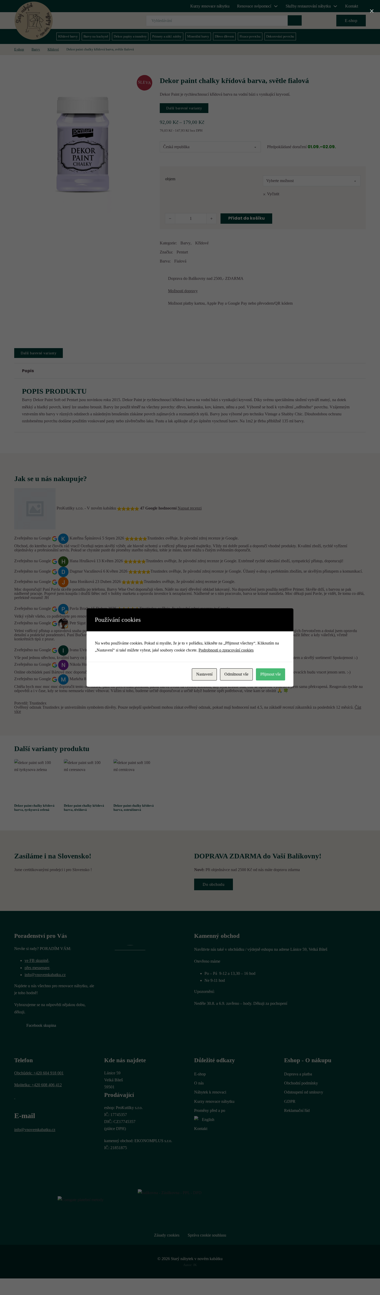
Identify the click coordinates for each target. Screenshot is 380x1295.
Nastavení (204, 674)
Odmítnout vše (236, 674)
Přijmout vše (270, 674)
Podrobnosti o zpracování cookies (226, 650)
